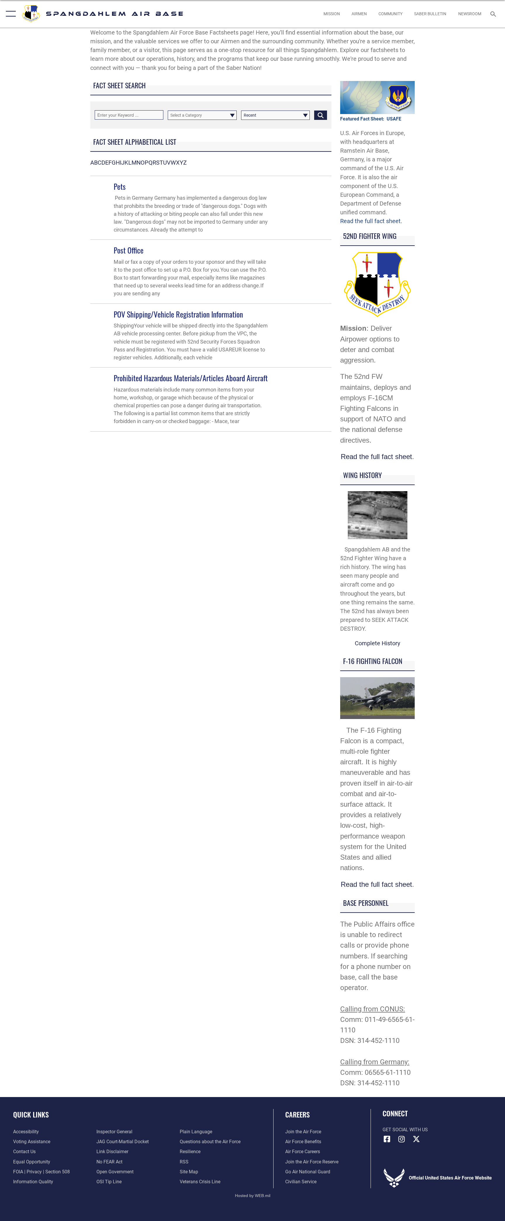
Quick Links (31, 1114)
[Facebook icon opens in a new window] (387, 1139)
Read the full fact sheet (376, 457)
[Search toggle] (494, 13)
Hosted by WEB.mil (252, 1195)
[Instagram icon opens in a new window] (401, 1139)
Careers (297, 1114)
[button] (9, 14)
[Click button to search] (320, 115)
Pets (120, 186)
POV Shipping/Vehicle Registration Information (178, 314)
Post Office (128, 250)
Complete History (377, 643)
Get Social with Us (405, 1129)
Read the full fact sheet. (371, 221)
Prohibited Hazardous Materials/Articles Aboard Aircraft (191, 378)
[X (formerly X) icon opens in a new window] (416, 1139)
